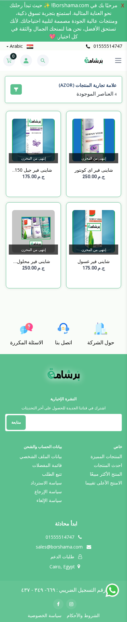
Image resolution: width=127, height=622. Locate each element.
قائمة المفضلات (47, 465)
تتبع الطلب (52, 474)
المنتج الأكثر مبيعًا (106, 474)
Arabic (16, 46)
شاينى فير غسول (94, 261)
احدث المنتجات (108, 465)
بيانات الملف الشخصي (41, 456)
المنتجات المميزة (106, 456)
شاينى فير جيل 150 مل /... (33, 170)
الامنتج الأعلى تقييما (103, 483)
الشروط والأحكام (83, 615)
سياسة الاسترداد (46, 483)
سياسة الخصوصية (45, 615)
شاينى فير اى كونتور (94, 170)
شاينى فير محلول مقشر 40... (33, 261)
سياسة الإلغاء (49, 500)
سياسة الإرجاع (48, 491)
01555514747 (107, 46)
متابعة (16, 422)
